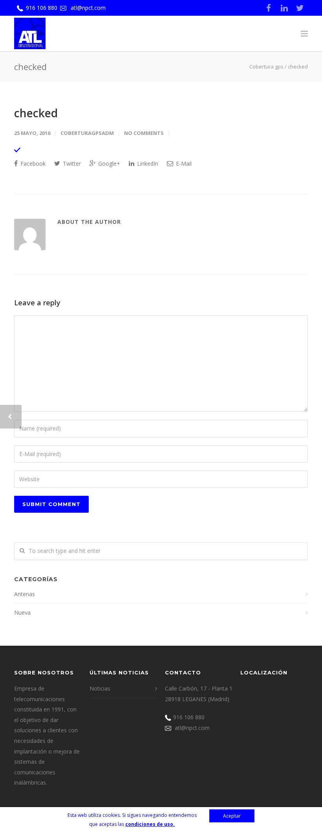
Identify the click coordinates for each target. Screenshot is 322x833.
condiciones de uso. (150, 824)
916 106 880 (41, 7)
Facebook (32, 163)
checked (36, 112)
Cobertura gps (266, 66)
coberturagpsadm (87, 133)
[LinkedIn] (284, 8)
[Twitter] (300, 8)
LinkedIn (146, 163)
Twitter (71, 163)
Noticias (100, 688)
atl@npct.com (88, 7)
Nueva (22, 612)
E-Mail (183, 163)
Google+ (108, 163)
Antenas (24, 594)
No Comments (144, 133)
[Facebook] (268, 8)
